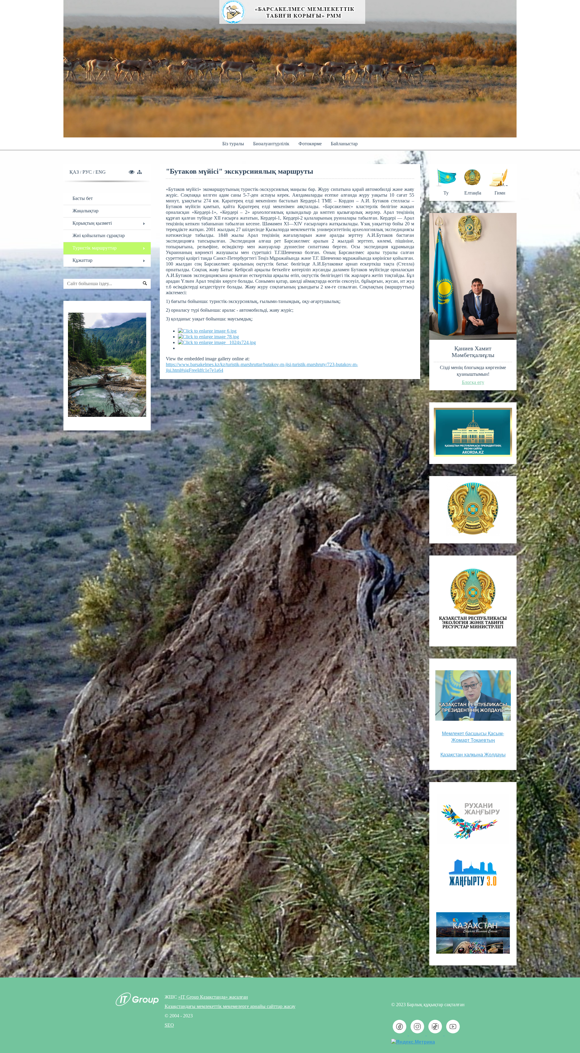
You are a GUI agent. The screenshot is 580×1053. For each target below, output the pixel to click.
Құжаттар (82, 260)
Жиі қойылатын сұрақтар (98, 235)
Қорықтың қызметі (92, 223)
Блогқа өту (473, 382)
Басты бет (82, 198)
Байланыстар (344, 143)
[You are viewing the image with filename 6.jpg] (207, 330)
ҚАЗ (74, 172)
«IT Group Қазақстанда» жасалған (213, 997)
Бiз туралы (233, 143)
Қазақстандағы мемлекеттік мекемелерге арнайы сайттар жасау (230, 1006)
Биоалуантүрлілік (271, 143)
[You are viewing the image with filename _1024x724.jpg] (217, 342)
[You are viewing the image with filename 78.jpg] (208, 336)
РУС (87, 172)
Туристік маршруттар (94, 247)
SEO (169, 1025)
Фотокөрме (310, 143)
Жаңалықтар (85, 210)
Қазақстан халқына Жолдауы (473, 754)
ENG (100, 172)
